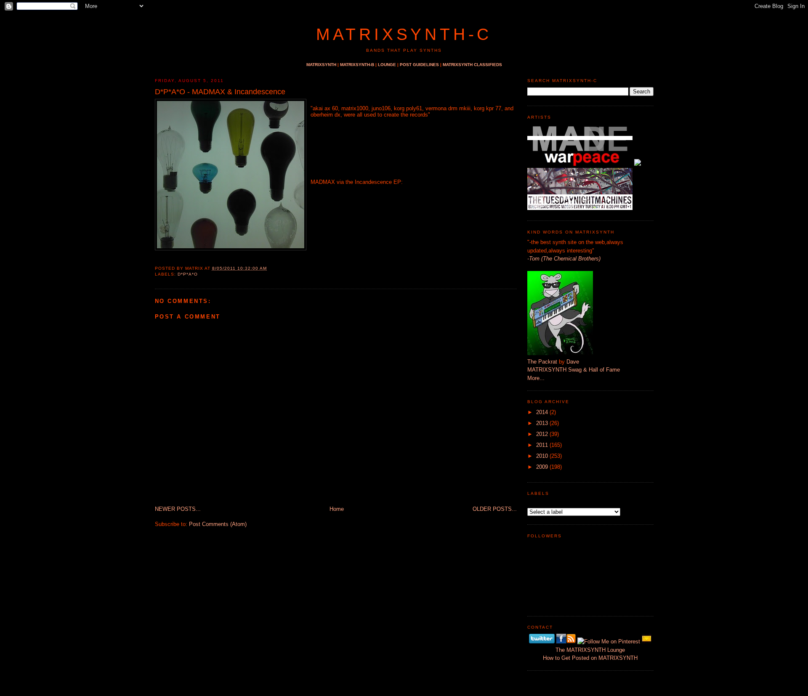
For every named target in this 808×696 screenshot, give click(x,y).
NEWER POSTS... (178, 509)
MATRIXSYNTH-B (357, 64)
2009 (542, 467)
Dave (572, 362)
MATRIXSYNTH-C (404, 34)
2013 (542, 423)
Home (337, 509)
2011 (542, 445)
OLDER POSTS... (495, 509)
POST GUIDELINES (419, 64)
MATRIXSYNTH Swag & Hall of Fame (573, 370)
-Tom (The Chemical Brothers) (564, 258)
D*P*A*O (188, 274)
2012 (542, 434)
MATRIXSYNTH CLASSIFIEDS (472, 64)
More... (536, 378)
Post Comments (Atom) (218, 524)
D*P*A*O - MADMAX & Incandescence (220, 92)
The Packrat (542, 362)
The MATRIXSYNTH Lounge (590, 650)
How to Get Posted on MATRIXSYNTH (590, 658)
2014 (542, 412)
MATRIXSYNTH (321, 64)
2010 (542, 456)
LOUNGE (387, 64)
